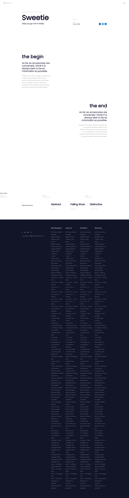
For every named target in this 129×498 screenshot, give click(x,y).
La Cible (53, 320)
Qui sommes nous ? (56, 423)
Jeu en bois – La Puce (57, 292)
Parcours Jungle (55, 409)
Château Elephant (56, 249)
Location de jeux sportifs (55, 362)
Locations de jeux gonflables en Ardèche (57, 372)
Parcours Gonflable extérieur (56, 403)
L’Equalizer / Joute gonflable (56, 315)
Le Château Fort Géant (57, 328)
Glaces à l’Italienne (56, 272)
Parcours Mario (55, 411)
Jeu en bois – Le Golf (56, 299)
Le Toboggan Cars (56, 342)
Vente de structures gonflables (56, 487)
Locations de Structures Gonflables (57, 377)
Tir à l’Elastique (55, 433)
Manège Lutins (55, 380)
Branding (54, 209)
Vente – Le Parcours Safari (56, 470)
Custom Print (93, 209)
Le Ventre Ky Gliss (56, 351)
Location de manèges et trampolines (56, 367)
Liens (52, 359)
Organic (44, 195)
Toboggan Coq (55, 445)
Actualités (53, 234)
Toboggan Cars (55, 442)
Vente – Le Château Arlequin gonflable (56, 465)
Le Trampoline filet (56, 349)
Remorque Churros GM (56, 427)
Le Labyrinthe (54, 330)
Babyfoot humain (55, 237)
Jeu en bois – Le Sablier (55, 303)
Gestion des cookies (56, 265)
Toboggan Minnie (55, 457)
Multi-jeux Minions (56, 394)
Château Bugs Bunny (56, 246)
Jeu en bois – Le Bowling (55, 295)
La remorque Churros (56, 325)
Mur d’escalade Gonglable (55, 398)
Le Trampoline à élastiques (55, 346)
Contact (53, 256)
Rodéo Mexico (55, 430)
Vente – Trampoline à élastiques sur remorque (56, 481)
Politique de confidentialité (55, 420)
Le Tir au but (54, 339)
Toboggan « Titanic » (56, 440)
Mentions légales (55, 390)
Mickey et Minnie (55, 392)
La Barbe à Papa (55, 318)
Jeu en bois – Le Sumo (57, 306)
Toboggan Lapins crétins (55, 451)
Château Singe (55, 251)
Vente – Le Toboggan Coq (56, 475)
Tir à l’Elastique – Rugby (55, 437)
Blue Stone (2, 195)
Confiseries (54, 253)
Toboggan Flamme (56, 447)
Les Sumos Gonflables (57, 356)
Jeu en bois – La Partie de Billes (57, 283)
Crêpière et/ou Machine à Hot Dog (56, 260)
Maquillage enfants (56, 383)
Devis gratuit (54, 263)
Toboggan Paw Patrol (56, 459)
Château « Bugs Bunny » (55, 240)
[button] (124, 3)
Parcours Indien (55, 406)
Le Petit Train (54, 337)
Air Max (87, 195)
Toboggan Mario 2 (56, 454)
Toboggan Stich (55, 461)
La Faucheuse (54, 323)
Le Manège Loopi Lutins (55, 334)
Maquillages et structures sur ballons (56, 386)
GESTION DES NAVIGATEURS (55, 269)
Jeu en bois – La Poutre (55, 288)
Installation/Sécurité (56, 275)
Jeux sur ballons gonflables (55, 310)
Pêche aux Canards (56, 416)
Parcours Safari (55, 414)
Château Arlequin (55, 244)
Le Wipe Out (54, 354)
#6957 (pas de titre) (56, 232)
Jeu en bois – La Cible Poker (57, 279)
